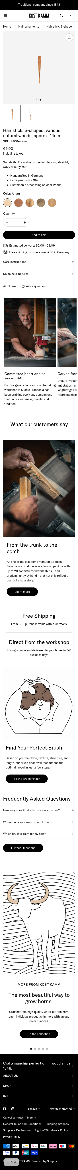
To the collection (39, 1034)
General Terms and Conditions (22, 1124)
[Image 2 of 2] (40, 100)
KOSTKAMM (22, 1161)
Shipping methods (57, 1124)
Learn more (22, 591)
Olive (29, 202)
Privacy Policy (11, 1136)
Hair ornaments (28, 26)
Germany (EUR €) (61, 1108)
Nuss (40, 202)
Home (7, 26)
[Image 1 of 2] (37, 100)
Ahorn (7, 202)
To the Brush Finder (27, 779)
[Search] (62, 15)
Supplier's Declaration (17, 1130)
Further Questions (23, 848)
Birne (18, 202)
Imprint (31, 1117)
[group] (39, 923)
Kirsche (52, 202)
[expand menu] (5, 15)
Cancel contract (13, 1117)
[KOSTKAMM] (39, 15)
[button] (70, 15)
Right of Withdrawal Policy (51, 1130)
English (32, 1108)
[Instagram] (13, 1109)
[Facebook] (4, 1109)
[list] (39, 67)
